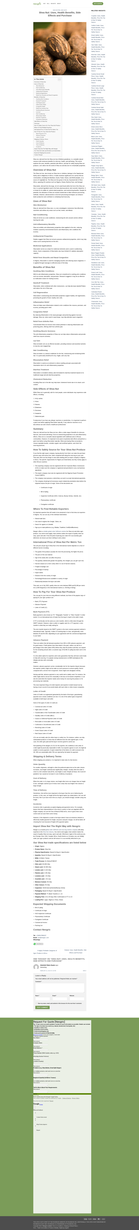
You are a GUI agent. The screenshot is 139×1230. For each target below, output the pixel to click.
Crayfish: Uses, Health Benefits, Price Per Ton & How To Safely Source (98, 19)
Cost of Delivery (40, 143)
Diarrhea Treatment (41, 117)
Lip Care (38, 112)
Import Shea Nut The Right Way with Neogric (46, 148)
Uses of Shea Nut (39, 84)
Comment (38, 981)
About (59, 3)
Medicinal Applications (41, 93)
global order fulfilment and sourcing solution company (62, 829)
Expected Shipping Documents (42, 152)
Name (37, 995)
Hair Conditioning (40, 114)
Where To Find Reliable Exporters (43, 127)
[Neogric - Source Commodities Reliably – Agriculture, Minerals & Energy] (37, 3)
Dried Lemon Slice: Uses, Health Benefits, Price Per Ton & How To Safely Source (98, 130)
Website (72, 995)
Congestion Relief (40, 106)
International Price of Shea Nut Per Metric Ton (46, 129)
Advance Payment (40, 135)
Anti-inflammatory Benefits (42, 89)
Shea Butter (56, 10)
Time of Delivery (40, 145)
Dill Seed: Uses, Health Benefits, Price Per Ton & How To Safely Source (98, 188)
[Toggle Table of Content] (58, 79)
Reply (84, 970)
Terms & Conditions (58, 1226)
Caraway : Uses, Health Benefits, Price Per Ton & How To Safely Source (98, 217)
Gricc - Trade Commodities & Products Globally (46, 1227)
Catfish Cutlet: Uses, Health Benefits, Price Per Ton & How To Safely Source (97, 29)
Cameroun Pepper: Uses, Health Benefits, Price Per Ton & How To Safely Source (98, 150)
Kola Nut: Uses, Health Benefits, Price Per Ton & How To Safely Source (98, 58)
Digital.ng (61, 1227)
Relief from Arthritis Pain (42, 108)
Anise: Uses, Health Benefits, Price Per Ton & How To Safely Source (98, 208)
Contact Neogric (38, 155)
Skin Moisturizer (40, 85)
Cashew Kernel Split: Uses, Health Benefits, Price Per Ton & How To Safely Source (98, 111)
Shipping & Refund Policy (71, 1226)
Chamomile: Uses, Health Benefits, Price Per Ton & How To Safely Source (97, 305)
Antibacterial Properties (42, 91)
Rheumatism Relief (41, 115)
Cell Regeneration (40, 102)
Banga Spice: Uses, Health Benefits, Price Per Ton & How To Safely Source (97, 179)
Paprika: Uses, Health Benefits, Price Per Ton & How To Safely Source (98, 227)
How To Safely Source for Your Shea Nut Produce (47, 125)
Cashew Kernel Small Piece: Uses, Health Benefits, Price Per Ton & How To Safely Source (98, 78)
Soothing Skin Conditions (42, 99)
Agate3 (67, 1227)
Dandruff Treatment (41, 101)
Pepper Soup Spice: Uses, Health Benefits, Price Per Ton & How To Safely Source (98, 169)
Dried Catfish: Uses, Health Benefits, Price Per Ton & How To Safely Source (97, 38)
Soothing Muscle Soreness (43, 110)
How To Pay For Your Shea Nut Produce (44, 131)
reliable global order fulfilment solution (54, 531)
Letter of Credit (40, 137)
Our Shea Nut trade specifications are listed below (47, 150)
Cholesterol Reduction (41, 119)
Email (54, 995)
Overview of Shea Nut (40, 82)
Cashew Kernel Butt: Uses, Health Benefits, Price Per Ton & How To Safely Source (98, 101)
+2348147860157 (41, 935)
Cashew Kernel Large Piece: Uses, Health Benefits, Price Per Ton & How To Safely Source (98, 90)
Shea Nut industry (48, 832)
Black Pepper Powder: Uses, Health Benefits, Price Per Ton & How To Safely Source (98, 256)
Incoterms (38, 146)
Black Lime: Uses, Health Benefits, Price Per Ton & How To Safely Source (97, 140)
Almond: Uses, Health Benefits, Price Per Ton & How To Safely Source (98, 68)
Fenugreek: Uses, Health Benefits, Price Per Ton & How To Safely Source (97, 198)
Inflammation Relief (41, 104)
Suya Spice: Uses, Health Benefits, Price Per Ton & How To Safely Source (97, 159)
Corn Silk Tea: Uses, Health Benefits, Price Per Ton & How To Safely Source (97, 285)
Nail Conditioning (40, 87)
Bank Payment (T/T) (41, 133)
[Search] (105, 3)
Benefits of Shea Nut (39, 97)
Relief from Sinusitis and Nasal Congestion (47, 95)
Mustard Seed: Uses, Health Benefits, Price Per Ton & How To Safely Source (97, 237)
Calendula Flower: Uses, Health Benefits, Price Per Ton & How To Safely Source (98, 295)
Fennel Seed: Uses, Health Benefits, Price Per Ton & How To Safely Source (97, 247)
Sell (48, 3)
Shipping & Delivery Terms (41, 139)
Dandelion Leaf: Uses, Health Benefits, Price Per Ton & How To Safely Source (98, 266)
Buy (44, 3)
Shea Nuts (64, 10)
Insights (53, 3)
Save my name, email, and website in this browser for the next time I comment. (60, 1003)
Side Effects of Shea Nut (40, 121)
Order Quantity (40, 141)
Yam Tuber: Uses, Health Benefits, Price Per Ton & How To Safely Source (97, 48)
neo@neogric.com (43, 937)
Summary (36, 123)
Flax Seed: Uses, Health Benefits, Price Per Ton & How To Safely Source (97, 120)
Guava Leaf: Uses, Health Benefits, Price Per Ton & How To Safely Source (97, 276)
